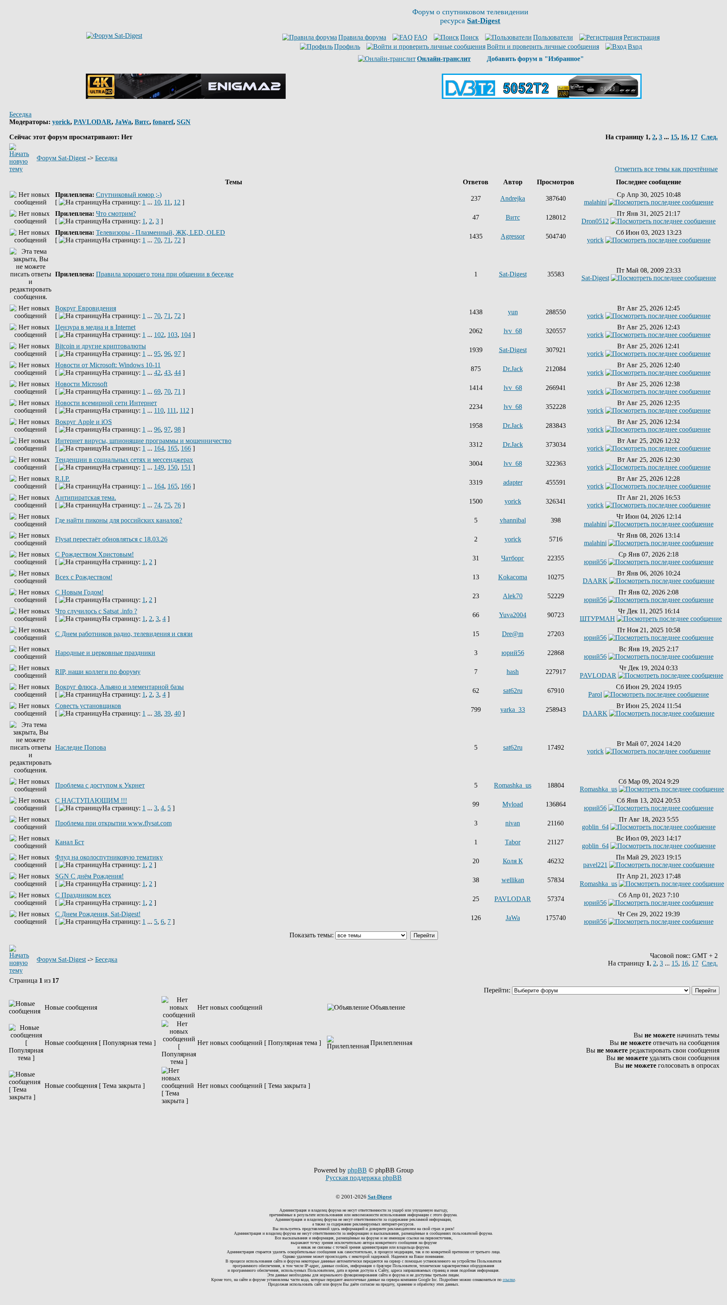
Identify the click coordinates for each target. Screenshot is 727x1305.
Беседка (20, 114)
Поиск (469, 37)
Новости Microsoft (81, 383)
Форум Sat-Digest (61, 158)
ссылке (509, 1279)
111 (171, 410)
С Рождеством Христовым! (94, 554)
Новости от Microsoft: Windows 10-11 (108, 365)
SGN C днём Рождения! (89, 876)
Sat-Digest (513, 274)
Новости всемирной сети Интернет (106, 402)
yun (513, 312)
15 (674, 137)
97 (177, 353)
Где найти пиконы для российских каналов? (118, 520)
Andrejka (512, 198)
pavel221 (595, 864)
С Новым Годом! (79, 592)
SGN (184, 121)
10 (157, 202)
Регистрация (642, 37)
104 (186, 334)
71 (167, 240)
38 (157, 713)
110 (159, 410)
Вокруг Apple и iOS (83, 421)
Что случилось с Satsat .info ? (96, 611)
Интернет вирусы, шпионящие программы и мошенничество (143, 440)
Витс (142, 121)
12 (177, 202)
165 (172, 448)
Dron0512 (595, 221)
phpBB (357, 1170)
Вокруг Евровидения (85, 308)
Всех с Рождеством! (83, 577)
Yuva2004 (512, 614)
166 (186, 448)
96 (167, 353)
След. (709, 137)
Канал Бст (69, 842)
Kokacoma (512, 577)
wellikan (512, 879)
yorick (61, 121)
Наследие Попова (80, 747)
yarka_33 (512, 709)
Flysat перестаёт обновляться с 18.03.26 (111, 539)
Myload (512, 804)
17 (694, 137)
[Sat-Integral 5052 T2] (542, 96)
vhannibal (513, 520)
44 (177, 372)
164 (159, 448)
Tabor (512, 842)
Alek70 (513, 595)
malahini (595, 202)
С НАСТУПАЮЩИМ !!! (91, 800)
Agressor (513, 236)
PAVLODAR (92, 121)
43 (167, 372)
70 (157, 240)
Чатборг (512, 558)
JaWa (123, 121)
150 (172, 467)
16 (684, 137)
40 (177, 713)
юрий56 (595, 561)
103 (172, 334)
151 (186, 467)
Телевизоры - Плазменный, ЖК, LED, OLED (160, 232)
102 (159, 334)
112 (184, 410)
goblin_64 (595, 826)
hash (513, 671)
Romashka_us (512, 785)
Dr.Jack (513, 368)
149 (159, 467)
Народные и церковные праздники (105, 652)
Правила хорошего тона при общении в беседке (164, 274)
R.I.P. (62, 478)
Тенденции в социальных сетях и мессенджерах (124, 459)
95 (157, 353)
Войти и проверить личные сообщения (543, 46)
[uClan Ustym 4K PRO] (186, 96)
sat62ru (513, 690)
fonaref (163, 121)
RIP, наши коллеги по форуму (98, 671)
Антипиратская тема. (85, 497)
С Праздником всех (83, 895)
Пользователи (553, 37)
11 (167, 202)
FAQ (420, 37)
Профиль (347, 46)
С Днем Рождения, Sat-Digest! (98, 914)
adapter (513, 482)
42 (157, 372)
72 (177, 240)
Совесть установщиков (88, 705)
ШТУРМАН (597, 618)
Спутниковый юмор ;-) (129, 194)
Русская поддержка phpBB (364, 1177)
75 (167, 505)
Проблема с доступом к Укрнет (100, 785)
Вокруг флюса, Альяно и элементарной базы (119, 686)
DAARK (595, 580)
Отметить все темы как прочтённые (666, 168)
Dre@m (512, 633)
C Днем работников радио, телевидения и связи (124, 633)
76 (177, 505)
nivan (512, 823)
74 (157, 505)
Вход (635, 46)
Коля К (513, 861)
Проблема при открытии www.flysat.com (113, 823)
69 (157, 391)
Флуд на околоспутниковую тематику (109, 857)
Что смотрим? (116, 213)
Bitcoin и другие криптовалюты (100, 346)
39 (167, 713)
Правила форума (362, 37)
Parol (595, 694)
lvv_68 (513, 330)
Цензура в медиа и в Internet (95, 327)
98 (177, 429)
